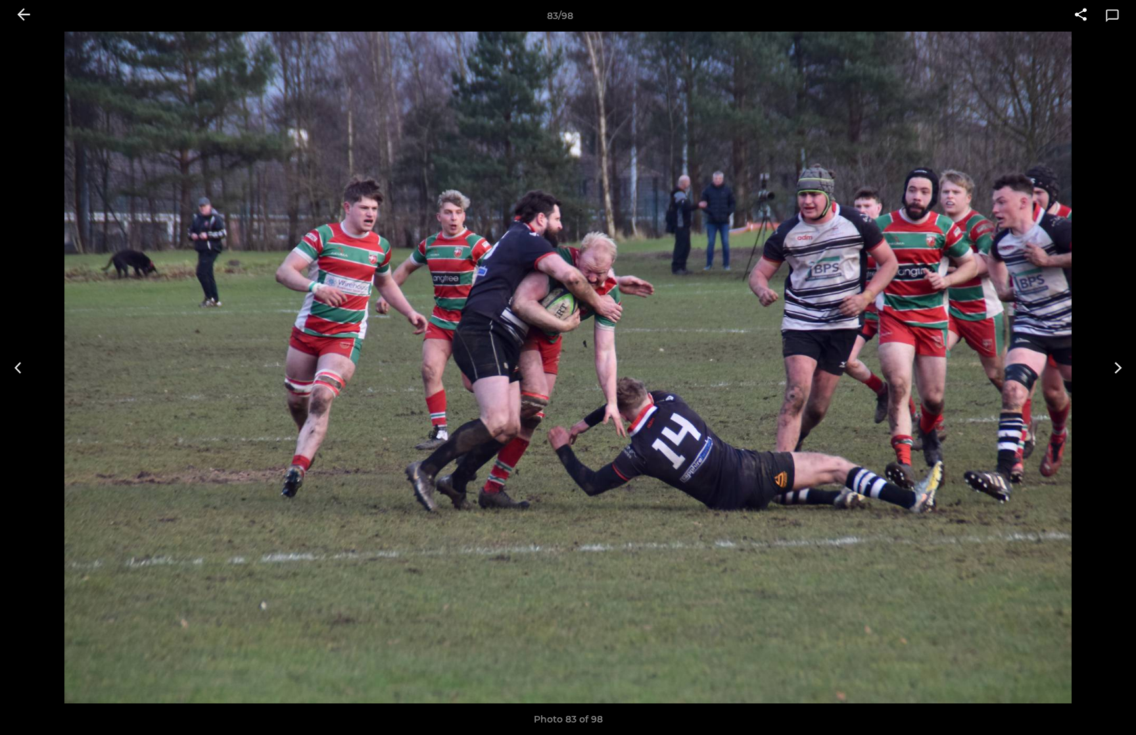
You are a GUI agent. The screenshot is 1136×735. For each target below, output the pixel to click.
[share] (1081, 16)
